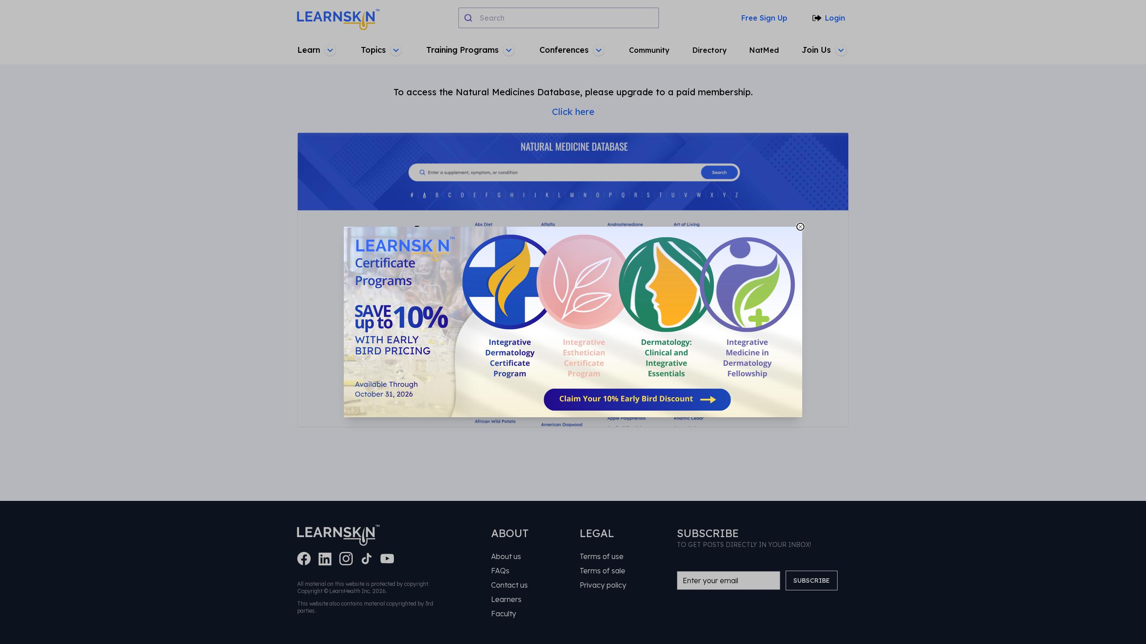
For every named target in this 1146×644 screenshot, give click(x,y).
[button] (573, 322)
